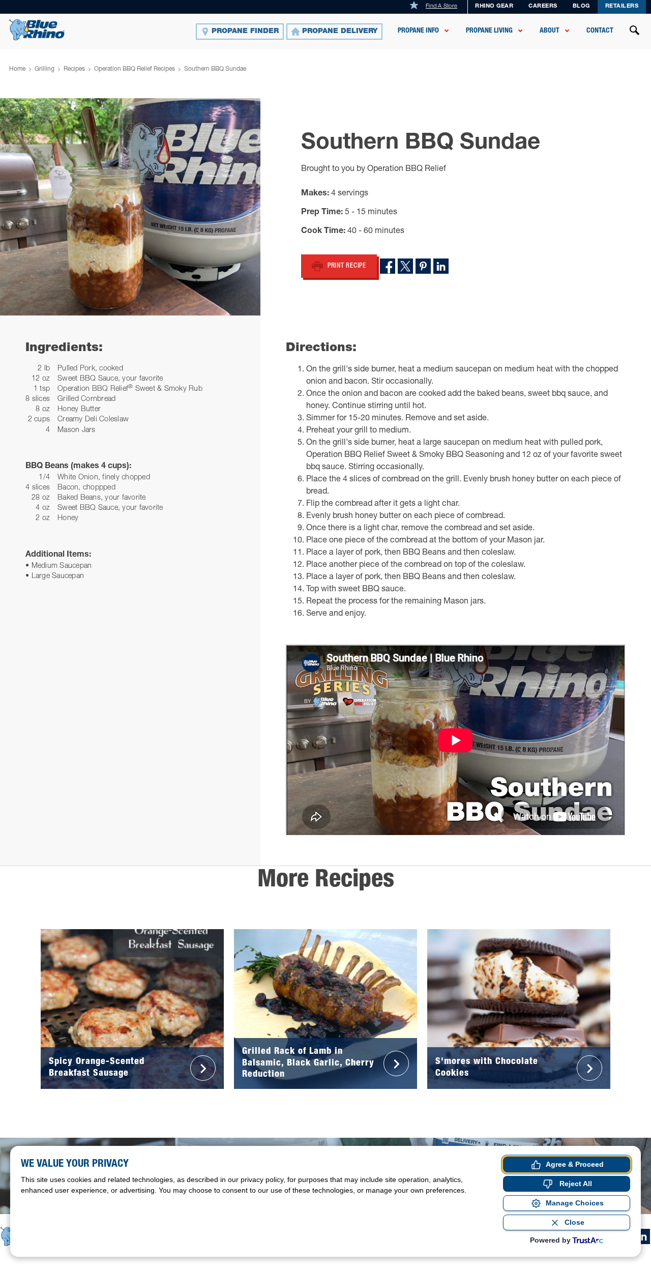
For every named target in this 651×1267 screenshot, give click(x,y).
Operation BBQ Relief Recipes (134, 69)
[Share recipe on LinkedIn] (441, 266)
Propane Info (418, 31)
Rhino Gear (494, 6)
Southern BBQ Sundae (215, 69)
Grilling (44, 69)
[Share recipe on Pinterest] (423, 266)
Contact (599, 31)
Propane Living (489, 31)
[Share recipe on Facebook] (387, 266)
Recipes (74, 69)
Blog (581, 6)
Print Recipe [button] (347, 266)
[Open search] (634, 31)
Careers (542, 6)
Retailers (622, 6)
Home (17, 69)
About (549, 31)
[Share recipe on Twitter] (405, 266)
